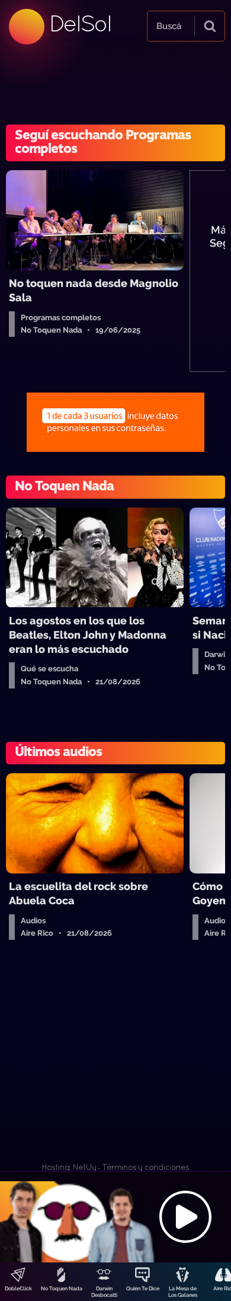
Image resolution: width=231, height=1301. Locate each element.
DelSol (80, 23)
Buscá (168, 26)
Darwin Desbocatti (104, 1292)
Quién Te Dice (142, 1289)
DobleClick (18, 1289)
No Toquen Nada (61, 1289)
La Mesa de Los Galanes (182, 1292)
